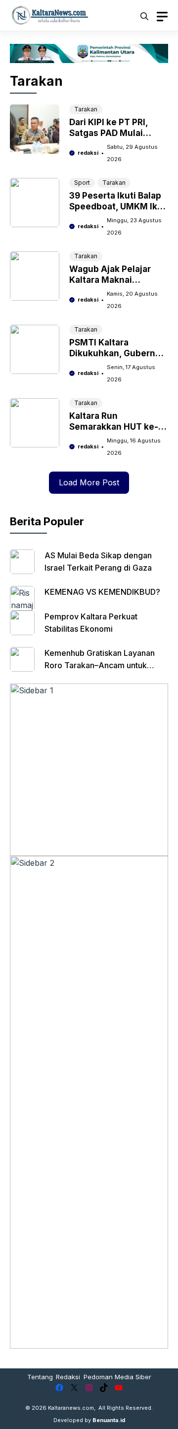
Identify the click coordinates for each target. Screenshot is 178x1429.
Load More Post (89, 482)
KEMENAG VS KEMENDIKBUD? (102, 592)
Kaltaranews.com (71, 1407)
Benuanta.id (108, 1420)
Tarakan (85, 109)
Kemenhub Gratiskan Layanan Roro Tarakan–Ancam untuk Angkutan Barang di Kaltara (99, 665)
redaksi (88, 152)
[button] (144, 15)
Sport (82, 182)
